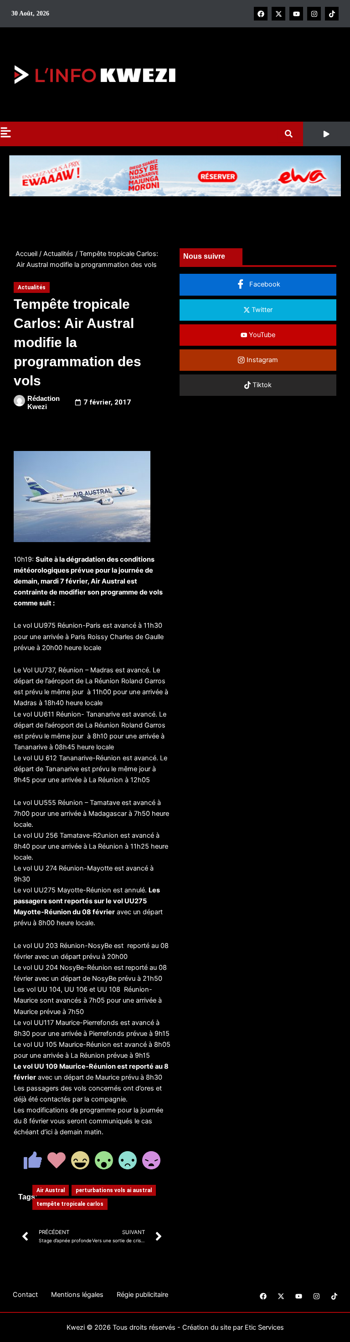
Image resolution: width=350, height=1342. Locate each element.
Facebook (263, 284)
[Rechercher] (290, 133)
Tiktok (261, 385)
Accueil (26, 254)
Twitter (261, 310)
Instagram (261, 360)
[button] (326, 134)
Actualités (58, 254)
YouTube (261, 335)
